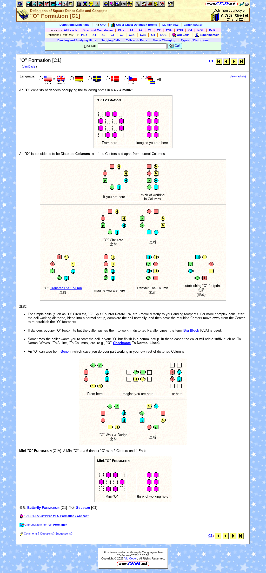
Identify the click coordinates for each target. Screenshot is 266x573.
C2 (159, 30)
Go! (177, 46)
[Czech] (130, 79)
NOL (200, 30)
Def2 (212, 30)
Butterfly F (43, 508)
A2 (140, 30)
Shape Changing (163, 40)
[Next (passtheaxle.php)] (234, 61)
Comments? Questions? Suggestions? (48, 533)
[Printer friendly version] (247, 4)
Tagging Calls (111, 40)
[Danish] (112, 79)
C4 (190, 30)
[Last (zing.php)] (241, 61)
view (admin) (238, 76)
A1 (131, 30)
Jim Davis (29, 66)
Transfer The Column (66, 288)
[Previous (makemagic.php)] (226, 61)
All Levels (70, 30)
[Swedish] (94, 79)
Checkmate (122, 343)
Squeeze (83, 508)
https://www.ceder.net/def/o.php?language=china (133, 552)
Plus (121, 30)
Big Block (191, 330)
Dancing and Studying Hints (76, 40)
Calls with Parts (136, 40)
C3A (169, 30)
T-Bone (63, 351)
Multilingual (170, 24)
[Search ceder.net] (242, 4)
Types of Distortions (195, 40)
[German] (76, 79)
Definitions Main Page (74, 24)
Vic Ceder (130, 558)
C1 (149, 30)
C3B (180, 30)
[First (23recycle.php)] (219, 61)
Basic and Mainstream (98, 30)
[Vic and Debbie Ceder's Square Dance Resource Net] (221, 4)
